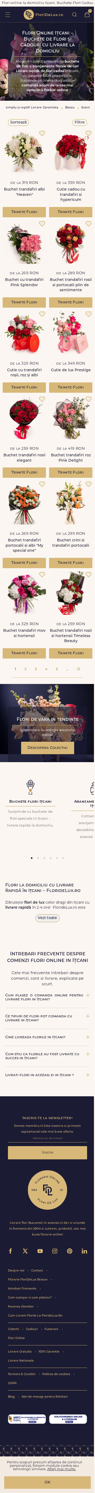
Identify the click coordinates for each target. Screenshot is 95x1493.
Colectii (14, 1329)
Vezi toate (47, 918)
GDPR (12, 1383)
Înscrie (47, 1152)
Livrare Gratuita (20, 1351)
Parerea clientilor (21, 1306)
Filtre (80, 123)
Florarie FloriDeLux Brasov (28, 1279)
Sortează (18, 123)
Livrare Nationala (21, 1360)
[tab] (32, 858)
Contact (37, 1270)
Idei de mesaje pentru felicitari (45, 1396)
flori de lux (43, 14)
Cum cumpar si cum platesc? (30, 1297)
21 (78, 669)
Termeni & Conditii (22, 1374)
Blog (12, 1396)
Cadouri (32, 1329)
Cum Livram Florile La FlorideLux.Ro (35, 1315)
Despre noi (16, 1270)
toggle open (7, 14)
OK (47, 1483)
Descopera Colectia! (47, 748)
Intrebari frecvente (22, 1288)
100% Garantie (49, 1351)
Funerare (52, 1329)
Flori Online (16, 1338)
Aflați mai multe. (61, 1469)
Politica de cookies (56, 1374)
